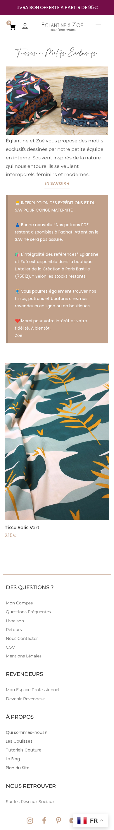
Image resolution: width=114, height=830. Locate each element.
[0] (12, 26)
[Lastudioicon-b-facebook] (44, 820)
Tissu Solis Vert (22, 527)
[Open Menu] (98, 28)
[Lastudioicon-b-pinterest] (58, 820)
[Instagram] (29, 820)
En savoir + (57, 183)
